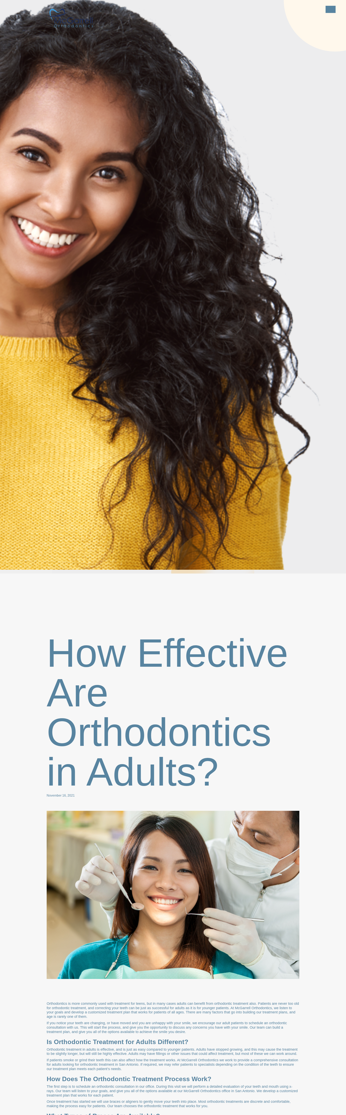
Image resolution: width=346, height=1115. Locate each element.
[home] (70, 18)
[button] (330, 9)
